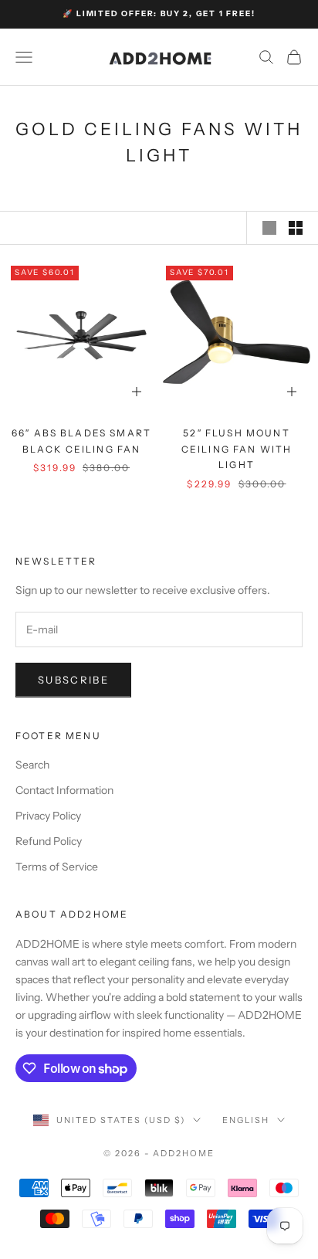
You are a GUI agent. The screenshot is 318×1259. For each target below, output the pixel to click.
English (245, 1120)
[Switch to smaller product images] (296, 228)
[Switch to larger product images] (269, 228)
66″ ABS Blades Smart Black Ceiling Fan (81, 440)
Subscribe (73, 680)
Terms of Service (56, 867)
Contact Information (64, 790)
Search (32, 765)
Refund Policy (48, 841)
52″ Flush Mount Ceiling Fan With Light (237, 448)
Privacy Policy (48, 816)
